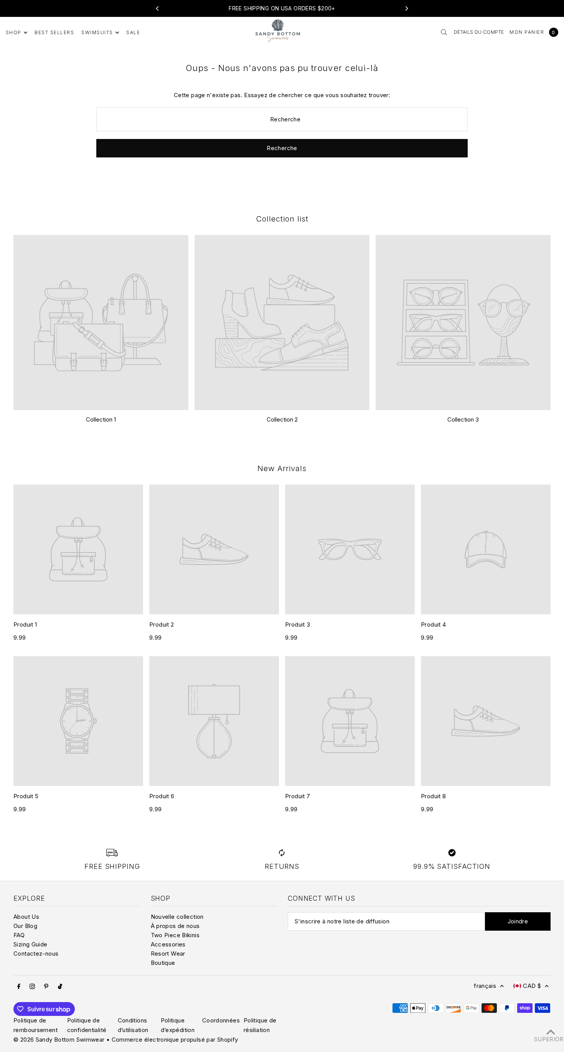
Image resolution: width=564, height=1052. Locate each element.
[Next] (406, 8)
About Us (26, 916)
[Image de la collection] (100, 322)
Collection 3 (463, 419)
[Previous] (158, 8)
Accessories (168, 944)
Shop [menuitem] (13, 32)
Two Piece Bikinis (175, 935)
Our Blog (25, 926)
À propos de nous (175, 926)
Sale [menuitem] (133, 32)
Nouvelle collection (177, 916)
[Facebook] (18, 986)
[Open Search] (444, 32)
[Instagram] (32, 986)
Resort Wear (168, 953)
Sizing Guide (30, 944)
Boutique (163, 962)
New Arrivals (282, 468)
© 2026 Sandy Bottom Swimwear (59, 1039)
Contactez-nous (35, 953)
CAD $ (532, 985)
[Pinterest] (46, 986)
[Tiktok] (60, 986)
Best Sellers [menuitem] (54, 32)
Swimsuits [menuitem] (97, 32)
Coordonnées (221, 1020)
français (485, 985)
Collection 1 (101, 419)
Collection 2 (282, 419)
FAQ (19, 935)
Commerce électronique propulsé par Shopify (175, 1039)
